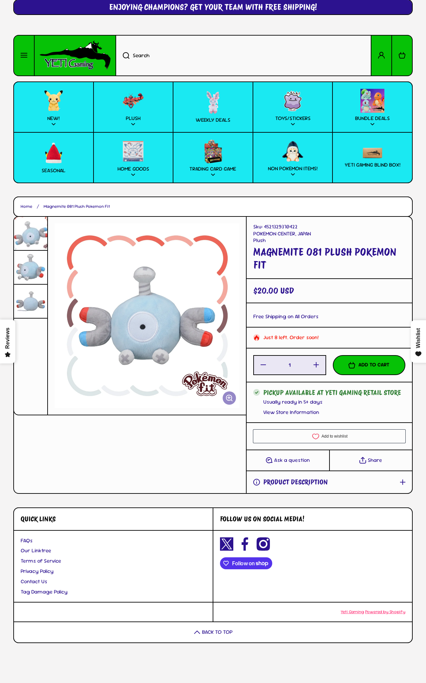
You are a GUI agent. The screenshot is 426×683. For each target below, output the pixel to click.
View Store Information (291, 412)
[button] (402, 55)
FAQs (27, 540)
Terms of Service (41, 560)
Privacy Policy (37, 571)
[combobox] (243, 55)
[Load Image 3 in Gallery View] (30, 301)
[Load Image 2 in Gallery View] (30, 267)
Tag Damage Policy (44, 591)
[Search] (122, 55)
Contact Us (34, 581)
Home (26, 206)
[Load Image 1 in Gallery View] (30, 233)
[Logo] (75, 55)
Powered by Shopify (385, 612)
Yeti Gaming (352, 612)
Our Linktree (36, 550)
